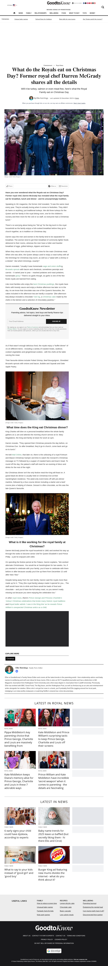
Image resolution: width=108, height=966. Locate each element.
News (21, 13)
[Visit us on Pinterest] (89, 3)
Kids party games (43, 915)
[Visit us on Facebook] (83, 3)
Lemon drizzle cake (67, 903)
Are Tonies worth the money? (92, 19)
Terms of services (32, 327)
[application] (37, 629)
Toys (85, 13)
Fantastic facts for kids (45, 911)
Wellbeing (54, 13)
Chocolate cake (66, 907)
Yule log (36, 297)
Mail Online (17, 455)
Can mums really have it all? (93, 911)
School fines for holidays (43, 19)
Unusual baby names (45, 907)
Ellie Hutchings (42, 98)
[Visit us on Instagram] (87, 3)
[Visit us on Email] (93, 3)
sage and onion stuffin (52, 266)
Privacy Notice (12, 329)
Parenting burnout (89, 903)
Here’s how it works (79, 103)
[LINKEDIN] (17, 671)
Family (28, 13)
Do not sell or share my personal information (54, 943)
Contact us (60, 936)
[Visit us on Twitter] (85, 3)
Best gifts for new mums (67, 19)
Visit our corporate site (80, 959)
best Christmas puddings (43, 284)
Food (64, 13)
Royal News (59, 65)
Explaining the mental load (93, 907)
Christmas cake (49, 297)
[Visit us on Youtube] (94, 3)
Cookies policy (61, 939)
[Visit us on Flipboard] (91, 3)
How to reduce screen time (47, 903)
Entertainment (48, 65)
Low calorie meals (67, 915)
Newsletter (64, 186)
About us (26, 936)
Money (92, 13)
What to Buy (74, 13)
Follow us (53, 186)
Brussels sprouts (12, 269)
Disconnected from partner (93, 915)
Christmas (10, 659)
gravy (18, 276)
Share (10, 186)
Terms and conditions (76, 936)
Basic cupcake (65, 911)
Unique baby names (21, 19)
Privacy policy (47, 939)
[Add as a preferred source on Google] (54, 951)
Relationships (40, 13)
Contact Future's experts (43, 936)
